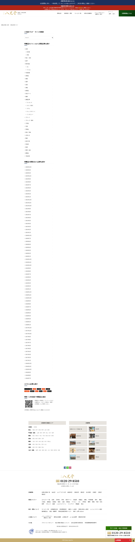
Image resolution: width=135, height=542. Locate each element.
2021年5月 (28, 220)
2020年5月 (28, 244)
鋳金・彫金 (28, 132)
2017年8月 (28, 339)
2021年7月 (28, 214)
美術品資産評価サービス (64, 511)
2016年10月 (28, 369)
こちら (37, 410)
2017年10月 (28, 333)
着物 (26, 78)
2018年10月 (28, 298)
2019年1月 (28, 289)
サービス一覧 (78, 13)
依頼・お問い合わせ (78, 511)
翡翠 (26, 81)
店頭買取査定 (63, 509)
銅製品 (27, 153)
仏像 (63, 501)
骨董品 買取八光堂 (5, 25)
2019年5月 (28, 277)
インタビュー (30, 114)
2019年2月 (28, 286)
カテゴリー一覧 (46, 499)
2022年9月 (28, 179)
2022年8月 (28, 182)
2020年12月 (28, 235)
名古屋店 (88, 492)
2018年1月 (28, 324)
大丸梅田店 (27, 391)
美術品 (68, 501)
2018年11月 (28, 295)
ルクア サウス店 (61, 492)
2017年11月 (28, 330)
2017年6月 (28, 345)
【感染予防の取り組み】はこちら (67, 1)
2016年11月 (28, 366)
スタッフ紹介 (30, 105)
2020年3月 (28, 250)
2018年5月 (28, 312)
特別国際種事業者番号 (91, 522)
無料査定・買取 (68, 13)
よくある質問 (73, 517)
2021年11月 (28, 202)
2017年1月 (28, 360)
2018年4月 (28, 315)
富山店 (36, 391)
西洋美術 (27, 63)
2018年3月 (28, 318)
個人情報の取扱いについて (62, 522)
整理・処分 (28, 150)
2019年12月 (28, 259)
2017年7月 (28, 342)
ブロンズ (48, 504)
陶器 (26, 138)
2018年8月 (28, 304)
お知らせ (27, 135)
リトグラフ (71, 504)
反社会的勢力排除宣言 (77, 522)
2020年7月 (28, 238)
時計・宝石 (99, 501)
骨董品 (27, 129)
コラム (28, 108)
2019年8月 (28, 271)
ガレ (28, 66)
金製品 (27, 75)
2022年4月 (28, 190)
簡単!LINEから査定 (83, 509)
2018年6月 (28, 309)
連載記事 (27, 99)
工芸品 (27, 123)
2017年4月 (28, 351)
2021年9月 (28, 208)
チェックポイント (31, 111)
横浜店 (45, 391)
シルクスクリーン (61, 504)
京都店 (94, 492)
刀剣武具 (27, 156)
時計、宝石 (28, 57)
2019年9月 (28, 268)
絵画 (26, 49)
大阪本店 (32, 391)
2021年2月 (28, 229)
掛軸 (26, 87)
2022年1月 (28, 196)
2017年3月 (28, 354)
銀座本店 (49, 391)
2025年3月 (28, 173)
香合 (82, 504)
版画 (53, 504)
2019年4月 (28, 280)
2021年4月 (28, 223)
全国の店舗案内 (88, 13)
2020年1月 (28, 256)
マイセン (29, 69)
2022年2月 (28, 193)
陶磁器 (77, 504)
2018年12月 (28, 292)
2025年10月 (28, 167)
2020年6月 (28, 241)
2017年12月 (28, 327)
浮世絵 (84, 501)
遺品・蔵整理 (52, 511)
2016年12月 (28, 363)
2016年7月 (28, 378)
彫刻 (59, 501)
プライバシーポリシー (47, 522)
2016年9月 (28, 372)
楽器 (26, 84)
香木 (96, 499)
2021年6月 (28, 217)
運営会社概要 (57, 517)
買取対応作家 (81, 517)
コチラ (80, 7)
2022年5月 (28, 187)
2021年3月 (28, 226)
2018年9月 (28, 301)
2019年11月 (28, 262)
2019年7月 (28, 274)
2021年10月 (28, 205)
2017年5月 (28, 348)
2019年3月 (28, 283)
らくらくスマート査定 (96, 509)
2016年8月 (28, 375)
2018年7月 (28, 306)
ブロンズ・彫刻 (29, 120)
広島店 (41, 391)
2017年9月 (28, 336)
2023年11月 (28, 176)
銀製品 (27, 90)
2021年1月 (28, 232)
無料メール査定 (72, 509)
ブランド (27, 117)
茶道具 (27, 144)
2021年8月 (28, 211)
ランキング (29, 102)
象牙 (26, 60)
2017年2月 (28, 357)
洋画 (28, 55)
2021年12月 (28, 199)
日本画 (28, 52)
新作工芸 (27, 141)
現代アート (28, 93)
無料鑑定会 (45, 511)
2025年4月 (28, 170)
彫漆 (26, 147)
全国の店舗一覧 (46, 492)
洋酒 (26, 126)
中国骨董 (27, 72)
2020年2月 (28, 253)
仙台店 (53, 492)
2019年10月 (28, 265)
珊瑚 (26, 96)
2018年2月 (28, 321)
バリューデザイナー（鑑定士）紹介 (47, 517)
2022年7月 (28, 184)
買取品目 (59, 13)
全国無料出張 (54, 509)
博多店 (43, 494)
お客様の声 (65, 517)
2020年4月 (28, 247)
